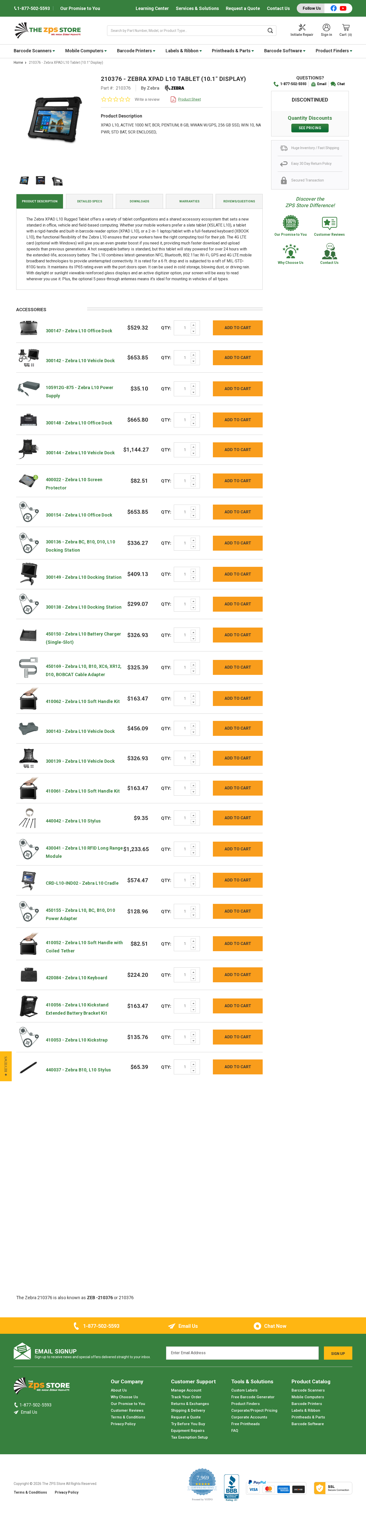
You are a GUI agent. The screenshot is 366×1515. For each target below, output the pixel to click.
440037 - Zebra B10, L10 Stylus (78, 1069)
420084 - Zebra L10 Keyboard (77, 977)
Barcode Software (283, 50)
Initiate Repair (302, 35)
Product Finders (333, 50)
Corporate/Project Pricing (254, 1410)
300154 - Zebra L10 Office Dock (79, 515)
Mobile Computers (84, 50)
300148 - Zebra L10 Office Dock (79, 422)
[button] (6, 1066)
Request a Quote (243, 8)
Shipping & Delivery (188, 1410)
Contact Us (278, 8)
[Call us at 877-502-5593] (17, 1404)
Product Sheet (189, 99)
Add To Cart (238, 327)
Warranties (189, 201)
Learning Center (152, 8)
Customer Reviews (127, 1410)
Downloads (139, 201)
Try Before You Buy (188, 1424)
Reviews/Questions (239, 201)
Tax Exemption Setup (189, 1437)
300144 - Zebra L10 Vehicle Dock (80, 452)
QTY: (166, 327)
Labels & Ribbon (182, 50)
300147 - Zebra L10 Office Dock (79, 330)
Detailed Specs (89, 201)
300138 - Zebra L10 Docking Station (84, 607)
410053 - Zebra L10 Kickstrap (77, 1040)
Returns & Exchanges (190, 1403)
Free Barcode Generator (253, 1397)
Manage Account (186, 1390)
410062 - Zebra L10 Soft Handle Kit (83, 701)
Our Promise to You (80, 8)
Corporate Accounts (249, 1417)
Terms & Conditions (128, 1417)
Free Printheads (245, 1424)
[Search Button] (270, 30)
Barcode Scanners (33, 50)
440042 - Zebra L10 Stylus (73, 820)
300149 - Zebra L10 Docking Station (84, 577)
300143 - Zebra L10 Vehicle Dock (80, 731)
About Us (119, 1390)
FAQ (234, 1430)
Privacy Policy (123, 1424)
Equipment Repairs (187, 1430)
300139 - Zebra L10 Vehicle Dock (80, 761)
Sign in (326, 35)
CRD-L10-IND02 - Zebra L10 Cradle (82, 883)
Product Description (40, 201)
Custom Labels (244, 1390)
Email (321, 84)
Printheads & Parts (231, 50)
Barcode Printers (135, 50)
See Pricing (310, 128)
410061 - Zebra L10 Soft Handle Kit (83, 791)
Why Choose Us (124, 1397)
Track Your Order (186, 1397)
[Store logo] (42, 1387)
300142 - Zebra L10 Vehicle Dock (80, 360)
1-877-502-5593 (293, 84)
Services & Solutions (197, 8)
